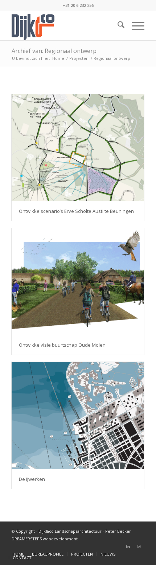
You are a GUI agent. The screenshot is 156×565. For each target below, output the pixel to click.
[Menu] (134, 25)
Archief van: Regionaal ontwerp (54, 51)
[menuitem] (117, 25)
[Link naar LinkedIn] (128, 546)
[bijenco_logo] (65, 25)
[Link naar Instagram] (139, 546)
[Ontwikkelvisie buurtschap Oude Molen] (78, 281)
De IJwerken (32, 479)
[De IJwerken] (78, 415)
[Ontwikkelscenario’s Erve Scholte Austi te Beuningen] (78, 147)
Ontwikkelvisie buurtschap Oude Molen (62, 345)
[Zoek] (117, 25)
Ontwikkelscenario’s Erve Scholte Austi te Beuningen (76, 211)
